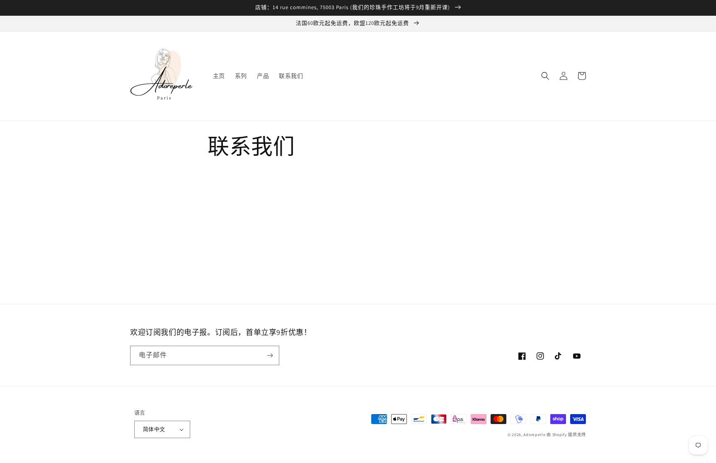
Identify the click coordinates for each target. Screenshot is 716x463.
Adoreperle (535, 434)
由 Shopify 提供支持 (566, 434)
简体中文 (154, 429)
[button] (545, 76)
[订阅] (270, 355)
